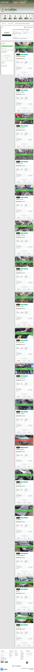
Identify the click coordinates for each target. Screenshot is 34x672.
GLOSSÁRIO (16, 655)
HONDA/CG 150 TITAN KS (20, 92)
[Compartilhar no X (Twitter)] (22, 72)
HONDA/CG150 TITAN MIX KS (20, 56)
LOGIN (15, 2)
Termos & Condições (21, 656)
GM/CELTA (17, 591)
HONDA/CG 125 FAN (19, 163)
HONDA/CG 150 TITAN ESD (20, 127)
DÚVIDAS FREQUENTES (16, 653)
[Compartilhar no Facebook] (24, 72)
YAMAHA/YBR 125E (19, 270)
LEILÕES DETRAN (10, 23)
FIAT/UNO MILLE (18, 519)
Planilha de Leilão (7, 55)
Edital (7, 58)
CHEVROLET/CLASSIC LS (20, 449)
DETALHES (30, 68)
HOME (4, 23)
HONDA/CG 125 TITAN (19, 199)
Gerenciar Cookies (21, 658)
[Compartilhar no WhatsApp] (26, 72)
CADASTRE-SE (23, 2)
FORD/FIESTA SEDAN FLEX (20, 555)
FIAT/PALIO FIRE (18, 483)
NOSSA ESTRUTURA (10, 655)
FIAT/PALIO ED (18, 626)
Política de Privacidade (22, 653)
